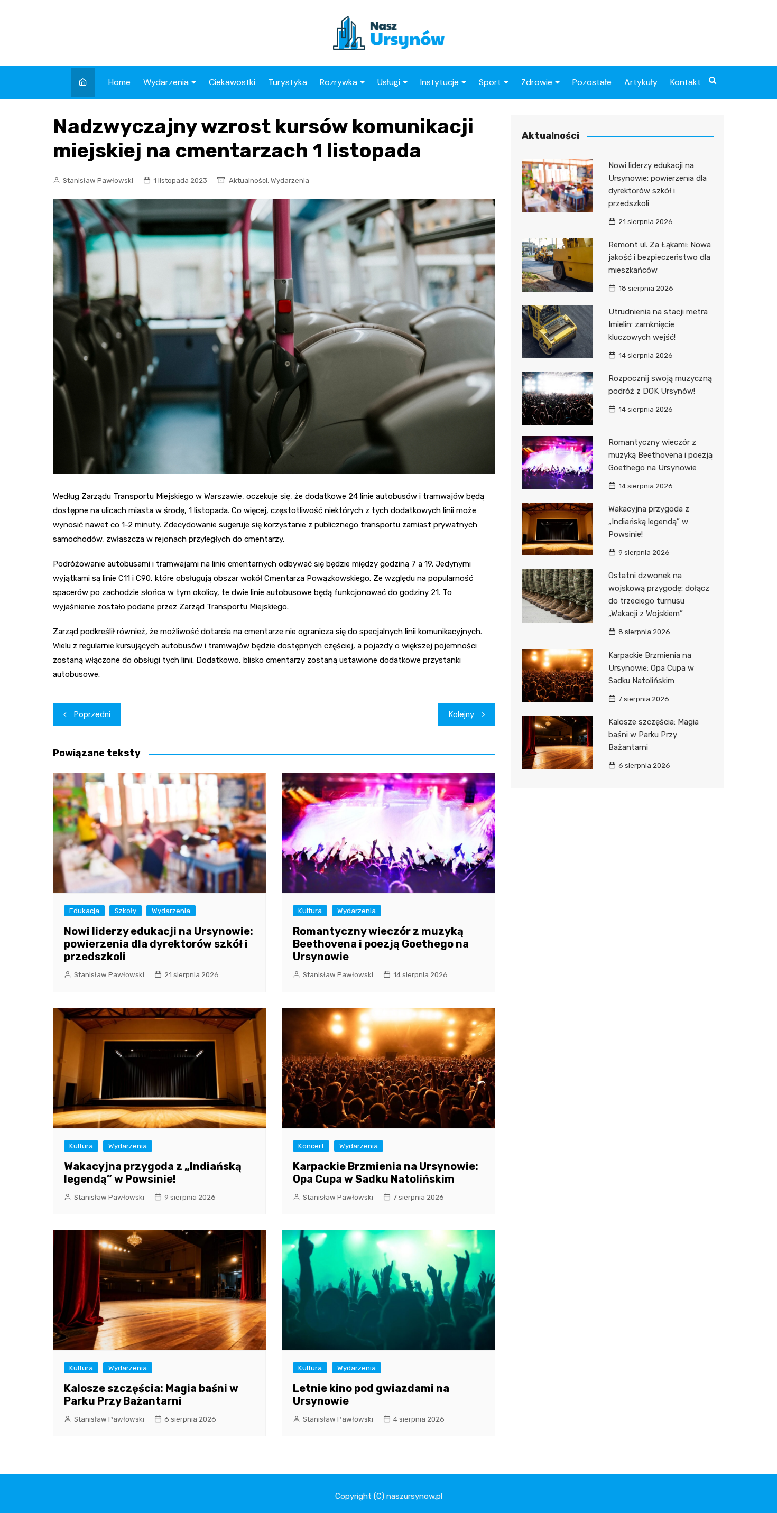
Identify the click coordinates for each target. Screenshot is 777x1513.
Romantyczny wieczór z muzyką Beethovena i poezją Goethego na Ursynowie (381, 944)
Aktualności (248, 180)
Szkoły (125, 911)
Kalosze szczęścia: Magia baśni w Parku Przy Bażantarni (151, 1394)
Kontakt (685, 82)
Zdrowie (536, 82)
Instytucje (439, 82)
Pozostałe (592, 82)
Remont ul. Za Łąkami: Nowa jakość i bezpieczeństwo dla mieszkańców (659, 257)
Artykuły (641, 82)
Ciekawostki (232, 82)
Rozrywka (338, 82)
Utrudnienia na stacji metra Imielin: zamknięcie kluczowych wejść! (658, 324)
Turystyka (287, 82)
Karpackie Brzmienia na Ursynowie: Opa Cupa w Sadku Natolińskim (385, 1172)
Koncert (311, 1146)
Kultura (310, 911)
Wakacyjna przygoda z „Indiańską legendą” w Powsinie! (153, 1172)
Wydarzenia (166, 82)
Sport (490, 82)
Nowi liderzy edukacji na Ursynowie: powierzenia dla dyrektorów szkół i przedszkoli (158, 944)
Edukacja (84, 911)
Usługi (388, 82)
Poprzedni (92, 714)
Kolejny (461, 714)
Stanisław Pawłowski (98, 180)
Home (119, 82)
